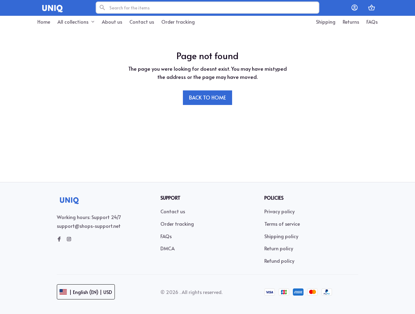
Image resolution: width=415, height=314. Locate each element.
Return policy (278, 248)
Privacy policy (279, 211)
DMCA (167, 248)
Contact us (172, 211)
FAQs (166, 236)
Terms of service (282, 223)
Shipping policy (281, 236)
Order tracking (177, 223)
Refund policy (279, 260)
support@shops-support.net (89, 225)
